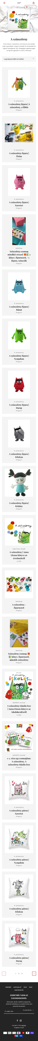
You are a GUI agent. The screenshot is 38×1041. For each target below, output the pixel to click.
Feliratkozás (27, 1010)
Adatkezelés (19, 990)
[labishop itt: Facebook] (17, 1020)
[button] (30, 7)
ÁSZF (30, 987)
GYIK (25, 987)
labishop (24, 1025)
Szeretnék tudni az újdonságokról (19, 996)
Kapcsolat (17, 987)
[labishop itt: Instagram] (21, 1020)
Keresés (8, 987)
